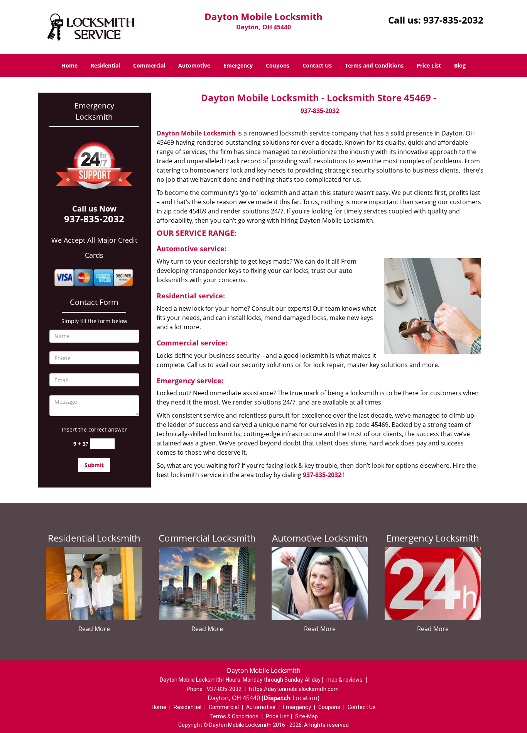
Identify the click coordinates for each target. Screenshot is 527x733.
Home (69, 65)
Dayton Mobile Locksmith (196, 133)
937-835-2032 (453, 20)
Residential (105, 65)
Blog (460, 65)
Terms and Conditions (374, 65)
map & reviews (345, 680)
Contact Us (317, 65)
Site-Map (306, 716)
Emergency (238, 65)
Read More (94, 629)
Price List (429, 65)
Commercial (149, 65)
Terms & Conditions (233, 716)
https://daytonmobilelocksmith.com (294, 689)
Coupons (277, 65)
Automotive (194, 65)
